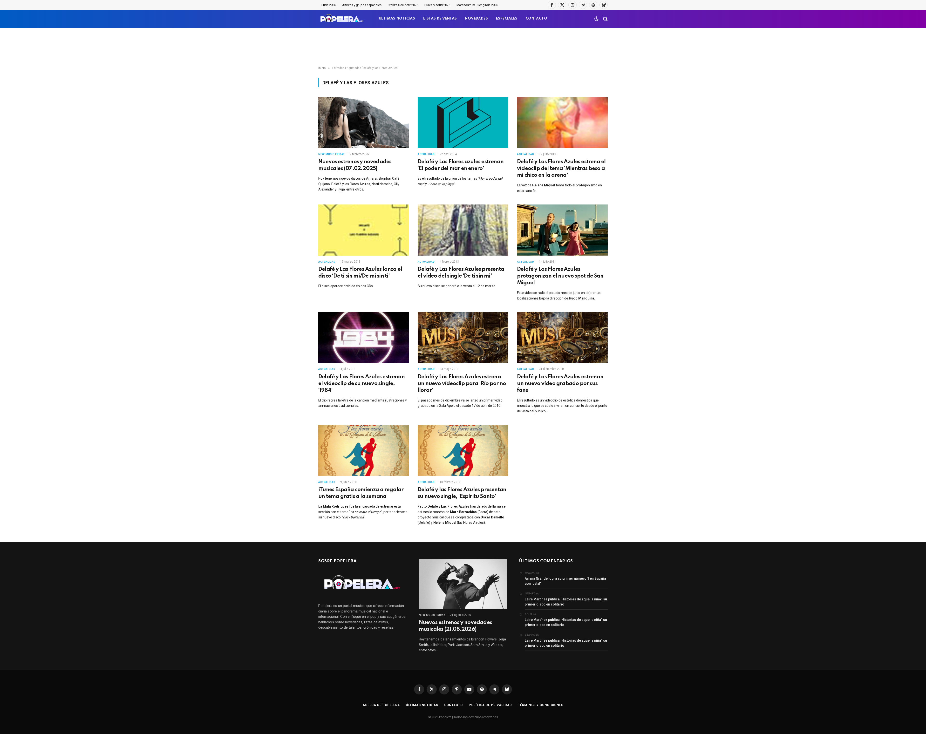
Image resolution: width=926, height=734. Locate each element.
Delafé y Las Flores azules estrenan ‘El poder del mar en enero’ (461, 165)
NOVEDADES (476, 18)
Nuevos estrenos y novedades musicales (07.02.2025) (354, 165)
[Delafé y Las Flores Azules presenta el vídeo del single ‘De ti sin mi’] (463, 230)
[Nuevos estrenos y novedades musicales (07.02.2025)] (363, 122)
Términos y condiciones (540, 705)
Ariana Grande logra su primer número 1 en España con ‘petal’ (565, 581)
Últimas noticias (422, 705)
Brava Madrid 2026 (437, 5)
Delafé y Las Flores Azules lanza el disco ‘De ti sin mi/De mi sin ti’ (360, 273)
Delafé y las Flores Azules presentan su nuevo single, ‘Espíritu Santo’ (462, 493)
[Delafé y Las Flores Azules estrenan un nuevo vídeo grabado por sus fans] (562, 337)
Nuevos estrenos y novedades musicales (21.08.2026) (455, 626)
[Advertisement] (463, 47)
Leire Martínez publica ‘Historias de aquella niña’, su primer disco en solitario (566, 601)
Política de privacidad (490, 705)
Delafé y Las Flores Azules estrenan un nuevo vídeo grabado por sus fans (560, 383)
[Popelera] (342, 19)
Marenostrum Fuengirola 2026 (477, 5)
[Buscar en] (605, 18)
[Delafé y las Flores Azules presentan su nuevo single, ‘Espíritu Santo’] (463, 450)
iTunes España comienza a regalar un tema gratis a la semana (360, 493)
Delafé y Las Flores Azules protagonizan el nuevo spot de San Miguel (560, 276)
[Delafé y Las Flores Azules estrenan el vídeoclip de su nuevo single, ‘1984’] (363, 337)
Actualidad (426, 154)
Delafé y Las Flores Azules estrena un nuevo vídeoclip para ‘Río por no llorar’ (462, 383)
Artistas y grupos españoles (361, 5)
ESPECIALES (506, 18)
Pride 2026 (328, 5)
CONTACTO (536, 18)
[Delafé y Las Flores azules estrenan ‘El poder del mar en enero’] (463, 122)
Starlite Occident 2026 (403, 5)
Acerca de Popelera (381, 705)
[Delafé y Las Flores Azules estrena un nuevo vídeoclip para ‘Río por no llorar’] (463, 337)
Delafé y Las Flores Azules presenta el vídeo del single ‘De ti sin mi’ (461, 273)
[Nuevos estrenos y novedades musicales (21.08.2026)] (463, 584)
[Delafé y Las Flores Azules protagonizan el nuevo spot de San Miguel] (562, 230)
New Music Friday (331, 154)
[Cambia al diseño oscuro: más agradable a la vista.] (596, 18)
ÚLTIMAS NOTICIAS (397, 18)
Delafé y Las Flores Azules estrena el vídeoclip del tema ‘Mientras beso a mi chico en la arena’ (561, 168)
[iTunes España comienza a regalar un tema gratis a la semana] (363, 450)
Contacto (453, 705)
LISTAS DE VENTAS (440, 18)
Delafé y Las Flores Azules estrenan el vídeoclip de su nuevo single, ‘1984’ (361, 383)
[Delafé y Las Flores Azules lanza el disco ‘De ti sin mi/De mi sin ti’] (363, 230)
